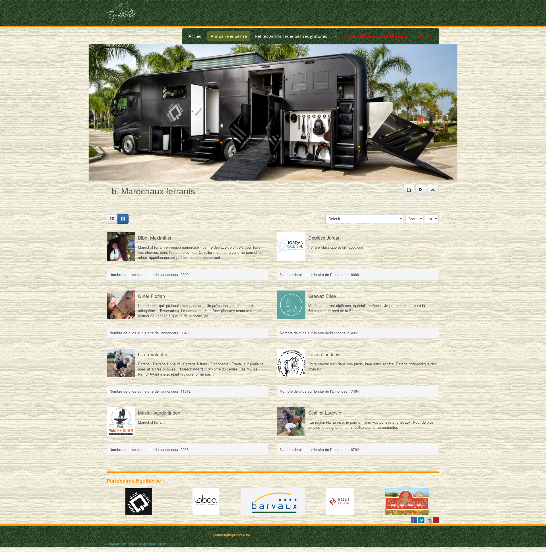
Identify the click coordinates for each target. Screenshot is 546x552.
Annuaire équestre (229, 36)
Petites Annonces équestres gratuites (291, 36)
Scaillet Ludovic (324, 412)
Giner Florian (151, 296)
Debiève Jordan (324, 237)
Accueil (195, 36)
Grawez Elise (322, 296)
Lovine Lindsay (323, 354)
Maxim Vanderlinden (159, 412)
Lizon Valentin (152, 354)
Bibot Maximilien (155, 237)
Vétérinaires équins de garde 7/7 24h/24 (388, 36)
